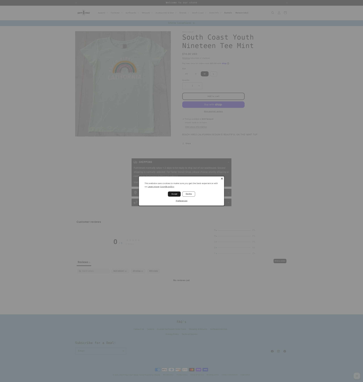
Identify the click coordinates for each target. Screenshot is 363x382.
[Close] (221, 178)
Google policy (167, 186)
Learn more (153, 186)
